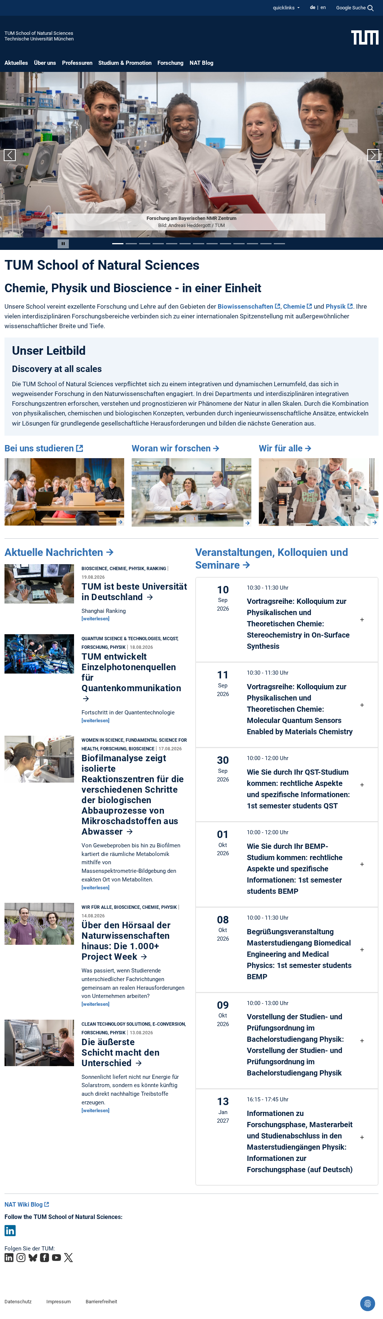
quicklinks (284, 7)
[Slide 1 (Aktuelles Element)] (117, 243)
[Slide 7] (198, 243)
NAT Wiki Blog (23, 1204)
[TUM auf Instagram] (20, 1257)
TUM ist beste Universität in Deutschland (134, 591)
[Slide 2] (131, 243)
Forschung (170, 63)
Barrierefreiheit (101, 1301)
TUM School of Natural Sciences (38, 33)
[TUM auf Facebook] (44, 1257)
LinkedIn (10, 1230)
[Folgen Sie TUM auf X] (68, 1257)
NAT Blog (202, 63)
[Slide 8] (212, 243)
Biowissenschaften (245, 306)
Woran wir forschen (171, 448)
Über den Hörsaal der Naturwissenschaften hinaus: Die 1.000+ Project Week (126, 941)
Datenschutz (17, 1301)
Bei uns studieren (39, 448)
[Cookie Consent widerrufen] (367, 1303)
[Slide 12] (266, 243)
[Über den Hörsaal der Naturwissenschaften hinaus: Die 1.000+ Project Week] (39, 925)
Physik (336, 306)
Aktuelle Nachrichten (53, 552)
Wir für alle (281, 448)
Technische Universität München (39, 39)
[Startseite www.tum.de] (365, 37)
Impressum (58, 1301)
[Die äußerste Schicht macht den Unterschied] (39, 1044)
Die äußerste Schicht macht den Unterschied (120, 1052)
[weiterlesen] (96, 618)
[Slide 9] (225, 243)
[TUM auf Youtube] (56, 1257)
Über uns (45, 63)
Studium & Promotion (124, 63)
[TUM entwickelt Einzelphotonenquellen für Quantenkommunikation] (39, 656)
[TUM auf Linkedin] (8, 1257)
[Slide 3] (144, 243)
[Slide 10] (239, 243)
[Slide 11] (252, 243)
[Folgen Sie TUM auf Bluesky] (32, 1257)
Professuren (77, 63)
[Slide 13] (279, 243)
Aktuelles (16, 63)
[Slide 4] (158, 243)
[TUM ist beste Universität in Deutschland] (39, 586)
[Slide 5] (171, 243)
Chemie (294, 306)
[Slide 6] (185, 243)
